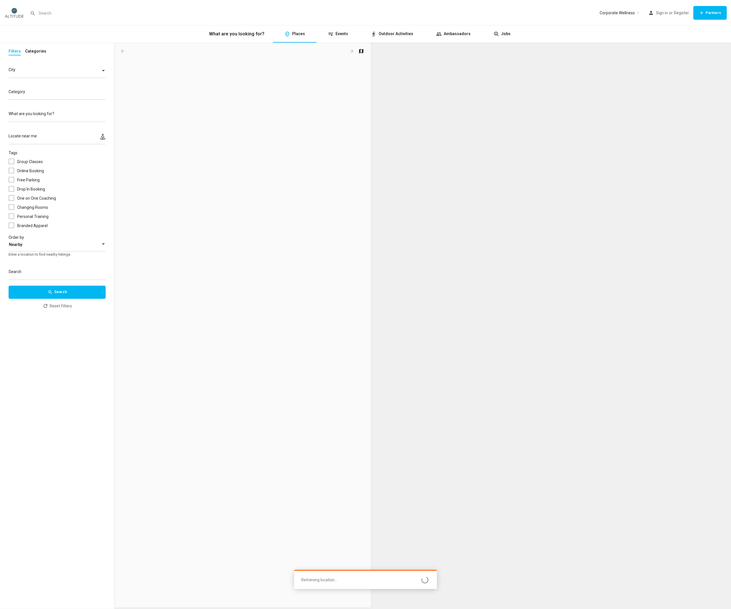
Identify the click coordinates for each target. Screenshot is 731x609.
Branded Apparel (32, 225)
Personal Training (33, 216)
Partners (713, 13)
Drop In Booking (31, 189)
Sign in (662, 13)
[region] (551, 326)
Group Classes (30, 161)
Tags (13, 153)
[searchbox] (56, 92)
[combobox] (57, 71)
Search (60, 292)
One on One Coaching (36, 198)
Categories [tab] (35, 51)
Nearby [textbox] (15, 244)
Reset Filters (61, 306)
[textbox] (57, 71)
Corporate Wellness (617, 13)
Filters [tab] (15, 51)
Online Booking (30, 171)
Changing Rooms (32, 207)
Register (681, 13)
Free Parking (28, 180)
